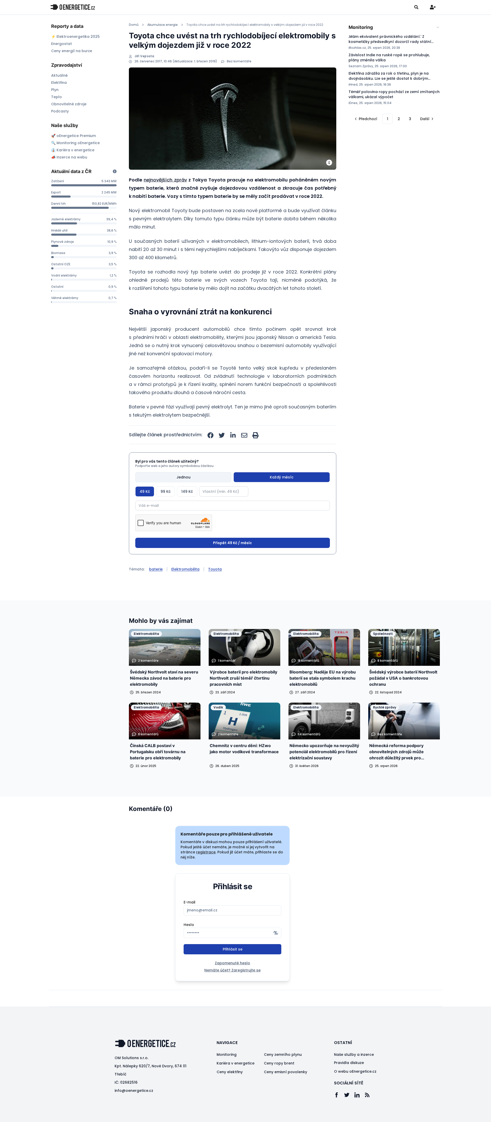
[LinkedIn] (359, 1094)
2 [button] (399, 118)
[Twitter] (349, 1094)
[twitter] (222, 435)
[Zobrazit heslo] (275, 932)
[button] (365, 119)
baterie (156, 569)
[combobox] (394, 27)
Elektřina (59, 82)
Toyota (215, 569)
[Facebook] (339, 1094)
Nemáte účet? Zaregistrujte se (232, 970)
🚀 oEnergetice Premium (73, 135)
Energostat (61, 43)
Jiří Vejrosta (144, 56)
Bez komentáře (239, 61)
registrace (206, 852)
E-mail (189, 902)
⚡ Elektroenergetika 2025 (75, 36)
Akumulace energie (162, 25)
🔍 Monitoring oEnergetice (75, 142)
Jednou (183, 477)
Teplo (56, 96)
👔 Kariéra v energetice (72, 150)
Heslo (189, 924)
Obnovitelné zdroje (68, 104)
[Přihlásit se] (433, 7)
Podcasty (60, 111)
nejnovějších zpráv (165, 180)
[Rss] (370, 1094)
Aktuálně (59, 75)
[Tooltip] (115, 171)
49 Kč (145, 491)
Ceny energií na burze (71, 50)
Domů (134, 25)
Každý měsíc (282, 477)
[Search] (416, 7)
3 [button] (410, 118)
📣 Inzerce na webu (69, 157)
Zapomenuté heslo (232, 963)
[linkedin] (233, 435)
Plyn (55, 89)
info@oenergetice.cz (134, 1090)
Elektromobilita (185, 569)
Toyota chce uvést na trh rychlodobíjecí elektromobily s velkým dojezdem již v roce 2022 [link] (254, 25)
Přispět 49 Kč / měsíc (232, 542)
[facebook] (210, 435)
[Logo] (72, 7)
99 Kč (166, 491)
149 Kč (187, 491)
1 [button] (387, 118)
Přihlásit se (232, 949)
